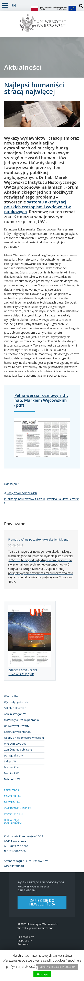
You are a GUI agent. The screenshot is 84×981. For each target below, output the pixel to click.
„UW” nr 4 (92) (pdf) (21, 674)
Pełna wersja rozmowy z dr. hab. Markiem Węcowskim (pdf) (41, 400)
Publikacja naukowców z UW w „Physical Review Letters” (41, 499)
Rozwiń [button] (5, 4)
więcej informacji (14, 866)
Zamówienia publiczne (18, 749)
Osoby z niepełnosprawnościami (24, 737)
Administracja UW (15, 714)
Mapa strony (25, 940)
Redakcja (23, 944)
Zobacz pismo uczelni (22, 670)
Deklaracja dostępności (13, 821)
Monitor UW (11, 773)
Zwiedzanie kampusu (18, 808)
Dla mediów (11, 767)
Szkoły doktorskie (15, 708)
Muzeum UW (12, 802)
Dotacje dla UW (13, 755)
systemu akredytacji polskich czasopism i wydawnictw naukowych (37, 206)
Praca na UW (12, 796)
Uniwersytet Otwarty (16, 726)
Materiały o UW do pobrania (21, 720)
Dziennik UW (12, 779)
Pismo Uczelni (13, 814)
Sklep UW (10, 761)
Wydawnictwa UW (15, 743)
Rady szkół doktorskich (22, 493)
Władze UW (11, 696)
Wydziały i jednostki (16, 702)
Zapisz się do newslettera (42, 902)
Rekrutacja (11, 790)
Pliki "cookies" (26, 937)
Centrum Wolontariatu (17, 732)
